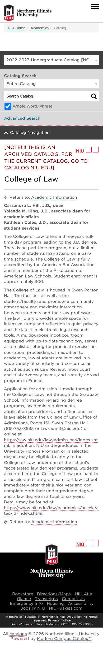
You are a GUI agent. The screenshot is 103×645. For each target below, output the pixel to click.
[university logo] (51, 561)
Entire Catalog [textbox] (21, 83)
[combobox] (51, 60)
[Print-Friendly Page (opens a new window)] (89, 149)
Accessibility (80, 603)
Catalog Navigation (30, 132)
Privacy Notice (59, 620)
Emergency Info (26, 603)
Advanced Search (22, 118)
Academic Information (54, 197)
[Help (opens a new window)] (96, 149)
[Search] (94, 96)
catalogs (18, 634)
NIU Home (16, 28)
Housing (55, 603)
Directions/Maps (54, 594)
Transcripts (46, 598)
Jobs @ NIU (33, 608)
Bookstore (22, 594)
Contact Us (73, 598)
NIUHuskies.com (65, 608)
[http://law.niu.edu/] (80, 151)
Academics (40, 28)
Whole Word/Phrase (33, 106)
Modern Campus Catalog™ (64, 638)
